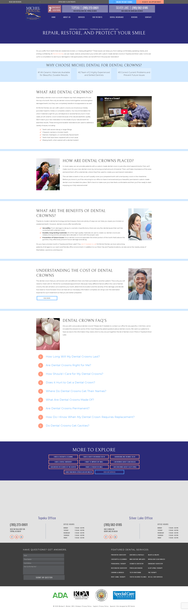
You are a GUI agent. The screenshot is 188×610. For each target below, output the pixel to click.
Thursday (66, 535)
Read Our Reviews (15, 2)
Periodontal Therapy (118, 564)
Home (54, 17)
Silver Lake (122, 7)
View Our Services (109, 472)
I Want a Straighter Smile (94, 467)
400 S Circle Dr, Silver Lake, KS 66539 (132, 11)
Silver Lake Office (141, 518)
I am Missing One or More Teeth (124, 457)
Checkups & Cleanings (119, 559)
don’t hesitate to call (88, 244)
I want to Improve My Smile (94, 462)
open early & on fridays (67, 2)
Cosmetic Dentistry (137, 564)
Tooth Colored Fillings (138, 577)
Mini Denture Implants (137, 559)
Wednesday (67, 533)
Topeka (75, 7)
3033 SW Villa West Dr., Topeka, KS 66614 (85, 11)
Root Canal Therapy (118, 577)
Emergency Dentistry (155, 564)
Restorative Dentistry (119, 568)
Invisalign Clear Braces (156, 559)
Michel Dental (58, 54)
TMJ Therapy (152, 572)
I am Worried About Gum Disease (125, 462)
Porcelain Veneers (136, 568)
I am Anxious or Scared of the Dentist (63, 467)
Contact (148, 17)
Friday (65, 538)
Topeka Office (47, 518)
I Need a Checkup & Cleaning (63, 457)
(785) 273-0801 (91, 7)
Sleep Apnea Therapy (155, 568)
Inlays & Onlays (153, 555)
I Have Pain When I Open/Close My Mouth (78, 472)
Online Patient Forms (124, 2)
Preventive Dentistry (118, 555)
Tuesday (66, 530)
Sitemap (78, 606)
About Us (66, 17)
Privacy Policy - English (90, 606)
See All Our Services (155, 577)
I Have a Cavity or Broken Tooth (94, 457)
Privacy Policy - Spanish (107, 606)
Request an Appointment (151, 2)
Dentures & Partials (137, 555)
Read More (47, 298)
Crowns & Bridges (117, 572)
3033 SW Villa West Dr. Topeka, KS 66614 (17, 530)
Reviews (134, 17)
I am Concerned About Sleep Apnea (124, 467)
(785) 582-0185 (140, 7)
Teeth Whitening (135, 572)
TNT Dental (131, 606)
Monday (66, 528)
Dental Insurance (117, 17)
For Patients (97, 17)
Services (81, 17)
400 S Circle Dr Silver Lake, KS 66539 (111, 530)
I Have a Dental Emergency (63, 462)
